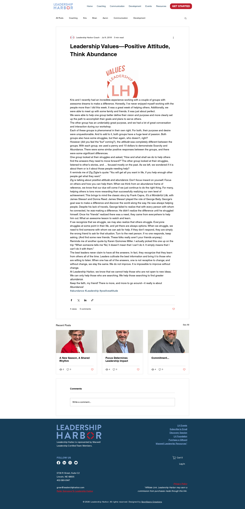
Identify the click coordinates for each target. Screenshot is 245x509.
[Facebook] (58, 462)
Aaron (105, 18)
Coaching (73, 18)
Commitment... (160, 357)
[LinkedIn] (64, 462)
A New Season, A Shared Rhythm (74, 359)
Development (139, 18)
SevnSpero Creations (151, 502)
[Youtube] (76, 462)
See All (186, 325)
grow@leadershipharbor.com (71, 487)
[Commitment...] (168, 341)
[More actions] (173, 37)
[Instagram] (70, 462)
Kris (85, 18)
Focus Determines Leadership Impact (116, 359)
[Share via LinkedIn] (85, 300)
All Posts (59, 18)
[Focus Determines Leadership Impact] (122, 341)
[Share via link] (92, 300)
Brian (94, 18)
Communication (121, 18)
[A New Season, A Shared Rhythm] (76, 341)
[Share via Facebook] (71, 300)
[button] (161, 6)
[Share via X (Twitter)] (78, 300)
